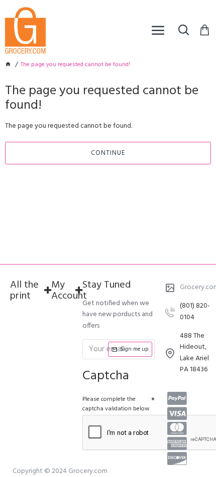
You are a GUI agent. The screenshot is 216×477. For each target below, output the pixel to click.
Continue (108, 153)
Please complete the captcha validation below (116, 404)
